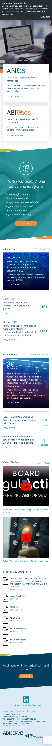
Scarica (14, 589)
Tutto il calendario (38, 354)
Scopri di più (13, 96)
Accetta (45, 16)
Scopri (26, 223)
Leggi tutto (13, 284)
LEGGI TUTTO (9, 314)
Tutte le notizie (41, 249)
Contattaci (26, 676)
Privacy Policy (8, 711)
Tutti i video (43, 463)
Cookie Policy (21, 711)
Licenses (32, 711)
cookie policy (9, 11)
